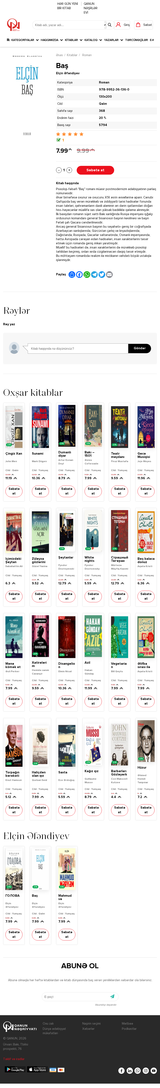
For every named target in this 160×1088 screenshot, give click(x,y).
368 (102, 110)
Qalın (103, 103)
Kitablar (72, 40)
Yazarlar (112, 40)
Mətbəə (127, 1023)
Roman (86, 55)
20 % (102, 118)
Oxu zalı (48, 1023)
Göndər (140, 348)
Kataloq (92, 40)
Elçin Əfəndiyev (68, 73)
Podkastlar (129, 1028)
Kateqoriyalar (23, 40)
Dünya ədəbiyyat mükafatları (54, 1031)
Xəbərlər (88, 1028)
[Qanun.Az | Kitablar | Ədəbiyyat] (13, 25)
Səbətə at (95, 170)
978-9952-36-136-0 (114, 89)
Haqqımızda (50, 40)
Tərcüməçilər (136, 40)
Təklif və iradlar (14, 1059)
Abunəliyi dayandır (105, 1005)
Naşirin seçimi (91, 1023)
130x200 (105, 96)
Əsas (59, 55)
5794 (103, 125)
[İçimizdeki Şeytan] (14, 532)
